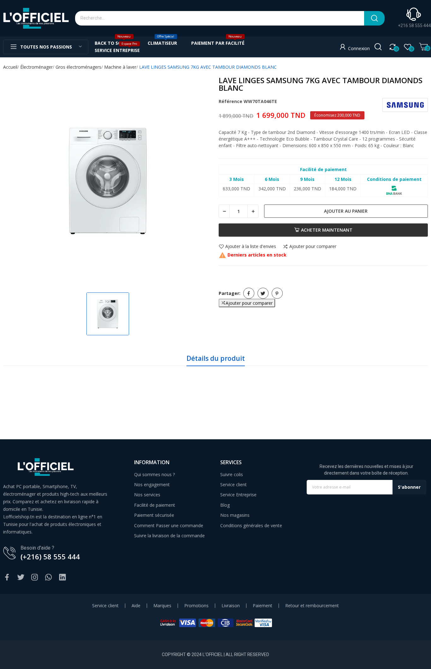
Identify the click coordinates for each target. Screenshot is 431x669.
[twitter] (21, 577)
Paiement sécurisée (154, 515)
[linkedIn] (62, 577)
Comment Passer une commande (168, 525)
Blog (225, 505)
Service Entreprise (238, 495)
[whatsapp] (48, 577)
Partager (248, 293)
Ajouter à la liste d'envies (250, 247)
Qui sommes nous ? (154, 474)
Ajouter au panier (346, 211)
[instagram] (34, 577)
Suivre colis (231, 474)
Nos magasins (235, 515)
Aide (136, 605)
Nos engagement (152, 484)
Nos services (147, 495)
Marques (162, 605)
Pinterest (277, 293)
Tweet (263, 293)
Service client (233, 484)
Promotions (196, 605)
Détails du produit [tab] (215, 358)
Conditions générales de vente (251, 525)
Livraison (230, 605)
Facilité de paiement (154, 505)
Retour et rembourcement (312, 605)
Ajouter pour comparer (312, 247)
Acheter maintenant (326, 230)
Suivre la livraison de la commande (169, 536)
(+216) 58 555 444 (50, 556)
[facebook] (7, 577)
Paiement (262, 605)
